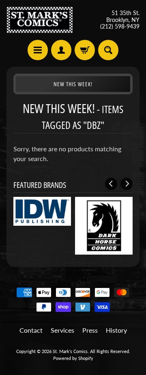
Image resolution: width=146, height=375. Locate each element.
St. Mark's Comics (70, 351)
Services (62, 330)
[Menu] (38, 50)
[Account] (61, 50)
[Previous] (111, 184)
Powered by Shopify (73, 358)
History (116, 330)
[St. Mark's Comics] (39, 20)
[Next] (126, 184)
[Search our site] (108, 50)
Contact (31, 330)
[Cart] (85, 50)
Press (90, 330)
